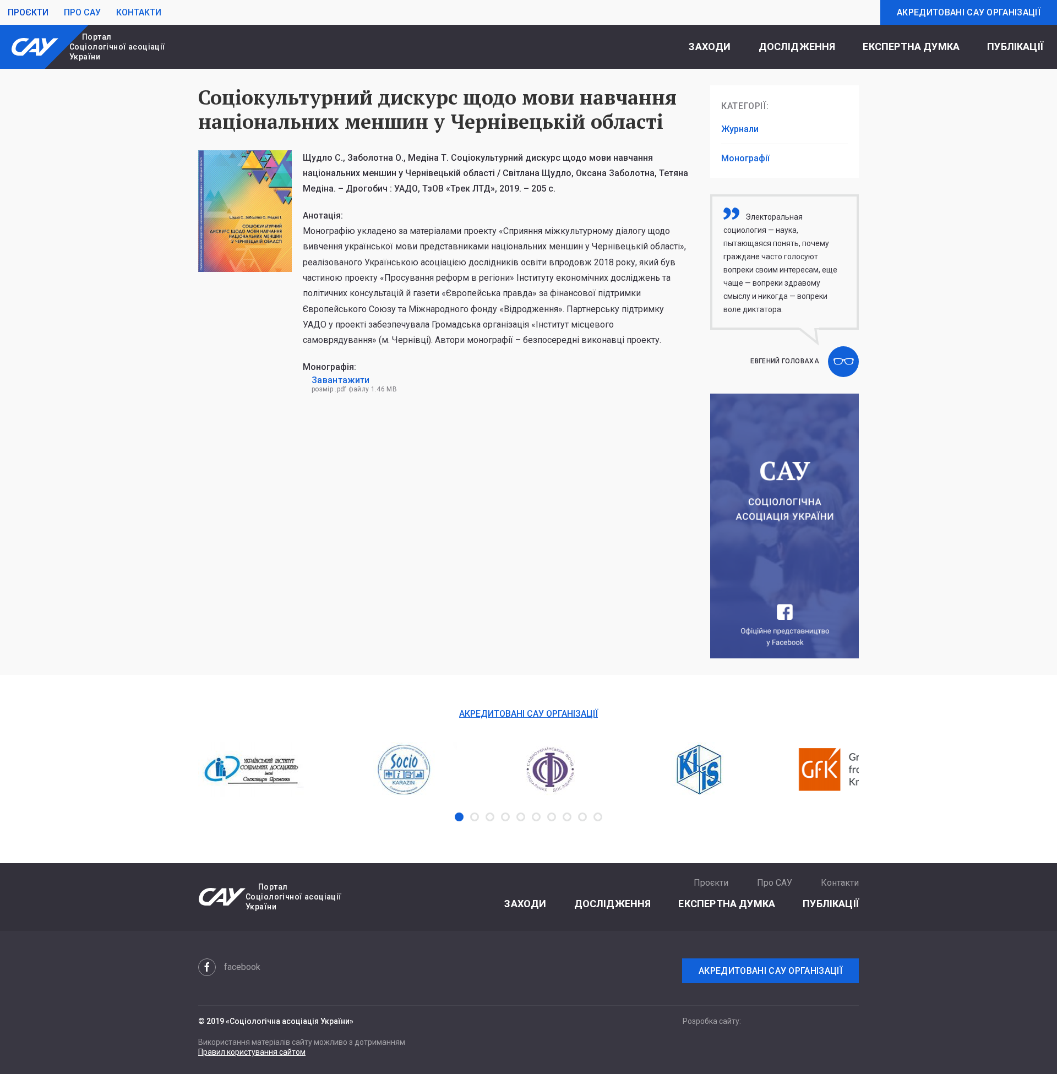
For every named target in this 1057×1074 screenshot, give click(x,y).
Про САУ (82, 12)
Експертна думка (911, 46)
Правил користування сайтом (252, 1052)
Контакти (138, 12)
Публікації (1015, 46)
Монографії (745, 158)
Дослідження (797, 46)
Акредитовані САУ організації (968, 12)
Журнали (740, 129)
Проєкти (28, 12)
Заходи (710, 46)
